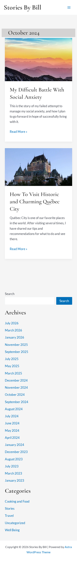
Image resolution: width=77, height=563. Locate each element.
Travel (9, 516)
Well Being (12, 530)
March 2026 (13, 330)
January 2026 (14, 337)
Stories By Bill (22, 7)
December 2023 (16, 452)
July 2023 (12, 466)
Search (9, 294)
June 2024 (12, 423)
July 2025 (12, 359)
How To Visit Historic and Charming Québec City (35, 201)
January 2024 (14, 445)
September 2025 (16, 352)
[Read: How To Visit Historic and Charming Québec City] (38, 167)
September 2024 (16, 402)
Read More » (18, 131)
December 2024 (16, 380)
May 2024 (12, 430)
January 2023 (14, 480)
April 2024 (12, 438)
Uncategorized (15, 523)
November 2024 (16, 387)
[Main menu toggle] (69, 7)
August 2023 (14, 459)
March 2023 (13, 473)
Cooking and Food (17, 501)
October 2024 (15, 395)
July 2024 (12, 416)
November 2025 (16, 345)
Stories (9, 508)
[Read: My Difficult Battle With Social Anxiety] (38, 59)
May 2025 (12, 366)
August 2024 (14, 409)
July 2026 (12, 323)
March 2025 (13, 373)
